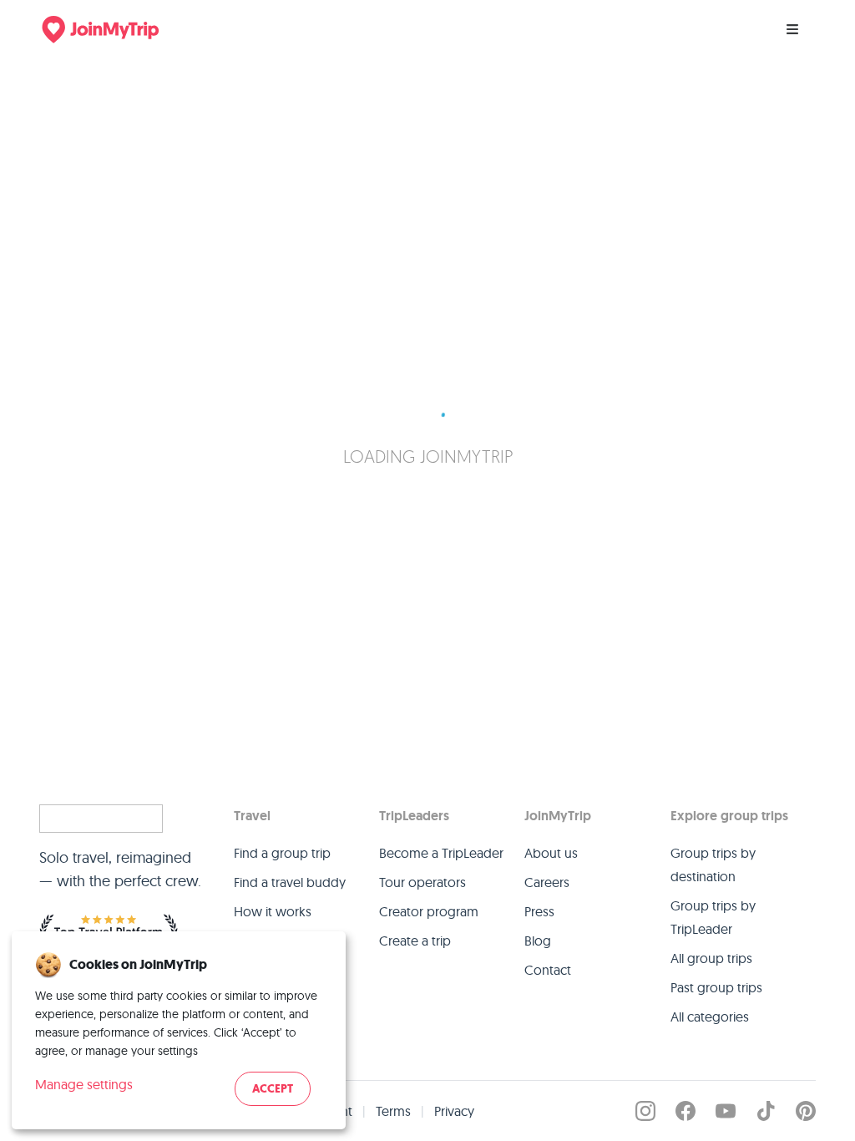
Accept (272, 1089)
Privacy (454, 1111)
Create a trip (415, 940)
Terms (393, 1111)
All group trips (711, 958)
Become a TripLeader (441, 852)
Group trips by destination (713, 864)
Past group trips (716, 987)
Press (539, 911)
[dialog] (179, 1030)
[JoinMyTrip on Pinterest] (806, 1111)
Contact (547, 969)
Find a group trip (282, 852)
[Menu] (792, 29)
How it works (272, 911)
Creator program (428, 911)
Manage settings (84, 1084)
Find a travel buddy (290, 882)
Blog (537, 940)
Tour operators (422, 882)
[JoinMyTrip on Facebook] (685, 1111)
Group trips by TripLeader (713, 917)
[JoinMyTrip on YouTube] (726, 1111)
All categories (709, 1016)
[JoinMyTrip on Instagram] (645, 1111)
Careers (546, 882)
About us (551, 852)
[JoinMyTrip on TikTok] (766, 1111)
